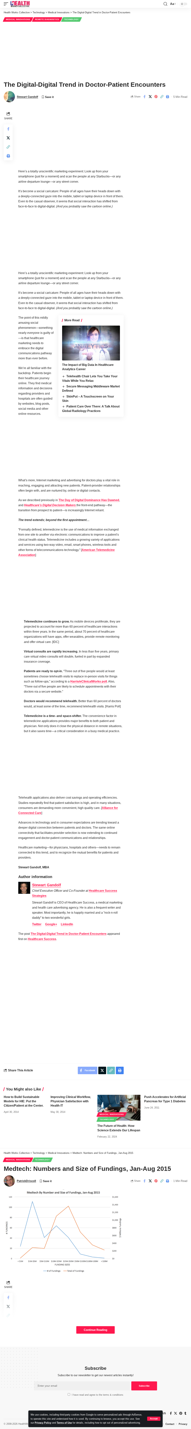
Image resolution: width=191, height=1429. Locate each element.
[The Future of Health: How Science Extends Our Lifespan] (118, 1108)
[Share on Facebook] (144, 97)
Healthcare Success (42, 939)
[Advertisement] (95, 51)
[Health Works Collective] (20, 4)
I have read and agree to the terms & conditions (97, 1394)
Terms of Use (64, 1422)
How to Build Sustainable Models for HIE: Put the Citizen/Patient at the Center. (23, 1101)
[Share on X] (150, 97)
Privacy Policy (43, 1422)
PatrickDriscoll (26, 1180)
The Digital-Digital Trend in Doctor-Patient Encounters (69, 933)
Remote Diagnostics (47, 19)
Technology (71, 19)
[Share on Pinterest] (156, 97)
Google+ (51, 924)
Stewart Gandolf (27, 96)
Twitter (36, 924)
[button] (153, 1419)
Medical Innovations (18, 19)
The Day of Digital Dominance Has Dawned (89, 500)
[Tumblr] (185, 1413)
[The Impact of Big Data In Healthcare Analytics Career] (91, 343)
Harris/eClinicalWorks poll (88, 681)
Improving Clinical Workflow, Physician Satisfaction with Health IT (71, 1101)
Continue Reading (95, 1329)
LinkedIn (67, 924)
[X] (175, 1413)
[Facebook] (171, 1413)
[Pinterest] (180, 1413)
